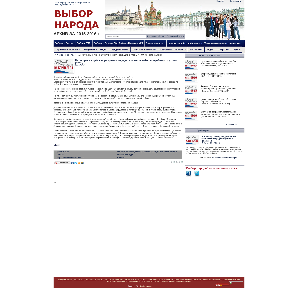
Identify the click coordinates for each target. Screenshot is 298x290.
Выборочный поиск (175, 36)
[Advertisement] (214, 225)
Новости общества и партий (152, 279)
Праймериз (203, 130)
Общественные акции (95, 50)
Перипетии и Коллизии (211, 279)
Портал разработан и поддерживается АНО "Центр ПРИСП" (72, 4)
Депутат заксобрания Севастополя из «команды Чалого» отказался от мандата (220, 113)
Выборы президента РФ (114, 279)
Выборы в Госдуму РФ (105, 43)
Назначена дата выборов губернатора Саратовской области (218, 100)
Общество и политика (131, 281)
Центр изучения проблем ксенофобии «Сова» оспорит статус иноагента (218, 62)
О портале (180, 281)
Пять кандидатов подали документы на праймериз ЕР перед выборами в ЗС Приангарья (219, 138)
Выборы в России (65, 279)
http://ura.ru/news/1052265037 (70, 158)
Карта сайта (235, 1)
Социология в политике (150, 281)
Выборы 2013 (79, 279)
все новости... (232, 124)
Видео (210, 50)
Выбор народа (145, 286)
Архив (237, 50)
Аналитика (197, 279)
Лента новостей (65, 55)
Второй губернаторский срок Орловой (218, 74)
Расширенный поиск (156, 36)
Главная (220, 1)
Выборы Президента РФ (131, 43)
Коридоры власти (119, 50)
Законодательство (132, 279)
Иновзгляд (165, 281)
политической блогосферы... (225, 158)
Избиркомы (168, 279)
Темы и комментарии (183, 279)
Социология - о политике (173, 50)
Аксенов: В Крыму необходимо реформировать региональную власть (219, 87)
